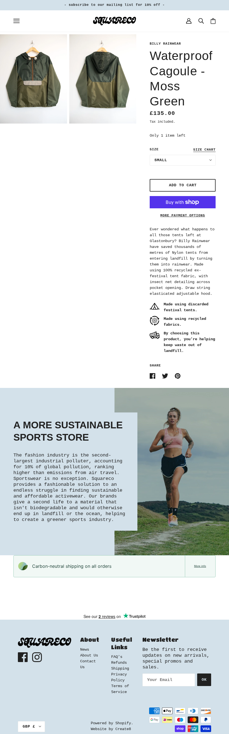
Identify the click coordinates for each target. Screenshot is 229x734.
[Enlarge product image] (33, 79)
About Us (89, 655)
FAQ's (116, 657)
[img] (23, 657)
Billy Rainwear (165, 44)
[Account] (189, 21)
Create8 (123, 729)
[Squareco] (114, 21)
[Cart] (213, 21)
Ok (204, 679)
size (154, 149)
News (84, 649)
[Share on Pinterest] (178, 375)
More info (200, 566)
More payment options (182, 216)
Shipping (120, 668)
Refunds (119, 662)
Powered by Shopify (111, 723)
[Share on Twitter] (166, 375)
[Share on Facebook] (153, 375)
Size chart (204, 150)
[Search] (201, 21)
